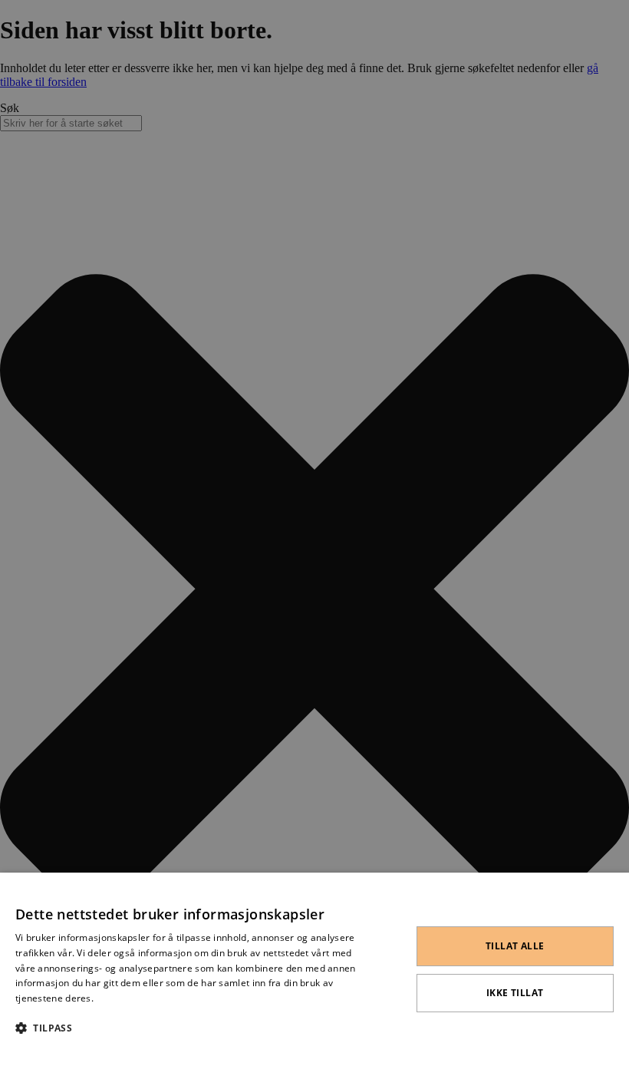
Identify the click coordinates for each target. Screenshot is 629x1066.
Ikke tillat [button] (514, 992)
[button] (194, 1027)
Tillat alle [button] (515, 945)
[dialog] (314, 969)
